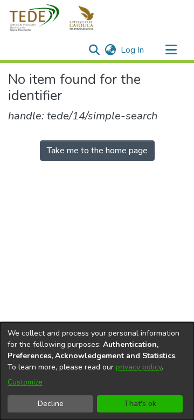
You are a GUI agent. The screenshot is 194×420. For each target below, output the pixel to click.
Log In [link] (133, 50)
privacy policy (139, 367)
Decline (51, 403)
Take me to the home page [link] (97, 150)
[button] (58, 17)
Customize (25, 382)
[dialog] (97, 371)
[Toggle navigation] (171, 50)
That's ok (140, 403)
